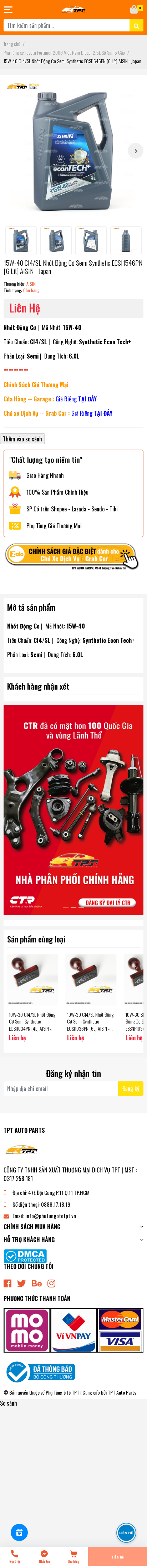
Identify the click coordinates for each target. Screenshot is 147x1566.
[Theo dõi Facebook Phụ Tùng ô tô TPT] (7, 1282)
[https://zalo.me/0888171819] (73, 558)
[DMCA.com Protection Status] (25, 1255)
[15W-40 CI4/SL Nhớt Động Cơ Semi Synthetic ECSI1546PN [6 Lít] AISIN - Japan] (73, 151)
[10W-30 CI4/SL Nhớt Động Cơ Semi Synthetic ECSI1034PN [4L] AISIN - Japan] (32, 979)
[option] (73, 151)
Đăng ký (130, 1088)
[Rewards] (19, 1532)
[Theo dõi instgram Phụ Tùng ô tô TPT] (51, 1282)
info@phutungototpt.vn (50, 1216)
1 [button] (66, 907)
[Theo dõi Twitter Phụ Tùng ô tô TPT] (21, 1282)
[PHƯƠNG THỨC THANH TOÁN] (73, 1329)
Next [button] (135, 151)
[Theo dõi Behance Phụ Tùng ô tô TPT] (37, 1282)
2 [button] (73, 907)
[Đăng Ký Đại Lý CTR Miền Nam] (73, 810)
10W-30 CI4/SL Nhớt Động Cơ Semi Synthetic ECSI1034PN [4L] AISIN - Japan (32, 1025)
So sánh (8, 1403)
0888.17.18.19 (55, 1204)
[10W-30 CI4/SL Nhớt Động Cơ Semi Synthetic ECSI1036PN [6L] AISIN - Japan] (90, 979)
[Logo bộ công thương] (39, 1371)
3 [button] (81, 907)
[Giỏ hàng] (134, 9)
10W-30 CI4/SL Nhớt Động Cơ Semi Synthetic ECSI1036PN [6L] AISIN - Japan (90, 1025)
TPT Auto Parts (122, 1392)
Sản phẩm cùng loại (36, 939)
